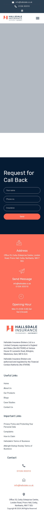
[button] (37, 18)
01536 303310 (24, 471)
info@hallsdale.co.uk (23, 485)
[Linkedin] (22, 11)
